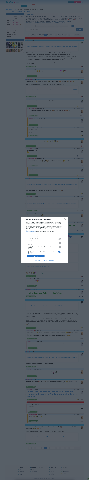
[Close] (65, 219)
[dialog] (44, 240)
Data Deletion (37, 260)
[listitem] (44, 236)
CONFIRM (36, 256)
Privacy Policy (51, 260)
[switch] (59, 239)
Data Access (44, 260)
